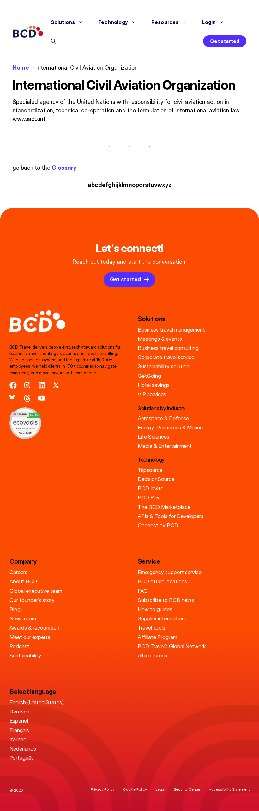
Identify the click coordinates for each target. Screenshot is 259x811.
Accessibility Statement (229, 789)
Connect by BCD (158, 525)
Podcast (19, 646)
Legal (160, 789)
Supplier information (161, 618)
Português (21, 757)
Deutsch (19, 711)
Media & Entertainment (165, 445)
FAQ (143, 590)
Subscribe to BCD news (166, 600)
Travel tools (151, 627)
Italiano (18, 739)
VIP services (152, 394)
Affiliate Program (157, 637)
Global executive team (35, 590)
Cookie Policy (135, 789)
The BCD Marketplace (164, 507)
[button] (53, 41)
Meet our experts (29, 637)
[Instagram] (27, 385)
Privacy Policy (103, 789)
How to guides (155, 609)
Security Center (187, 789)
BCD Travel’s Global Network (172, 646)
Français (19, 730)
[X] (56, 385)
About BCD (23, 581)
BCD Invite (150, 488)
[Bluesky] (13, 398)
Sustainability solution (164, 366)
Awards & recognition (34, 627)
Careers (18, 572)
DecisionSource (156, 479)
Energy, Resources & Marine (170, 427)
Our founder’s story (32, 600)
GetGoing (149, 375)
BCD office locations (162, 581)
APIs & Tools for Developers (170, 516)
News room (22, 618)
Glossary (64, 167)
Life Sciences (153, 436)
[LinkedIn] (41, 385)
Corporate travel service (166, 357)
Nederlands (22, 748)
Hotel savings (154, 385)
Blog (15, 609)
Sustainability (25, 655)
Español (18, 720)
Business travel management (171, 329)
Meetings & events (160, 338)
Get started (224, 41)
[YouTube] (41, 398)
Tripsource (150, 469)
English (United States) (36, 702)
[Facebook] (13, 385)
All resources (152, 655)
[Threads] (27, 398)
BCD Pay (149, 497)
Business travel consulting (168, 348)
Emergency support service (170, 572)
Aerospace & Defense (163, 418)
